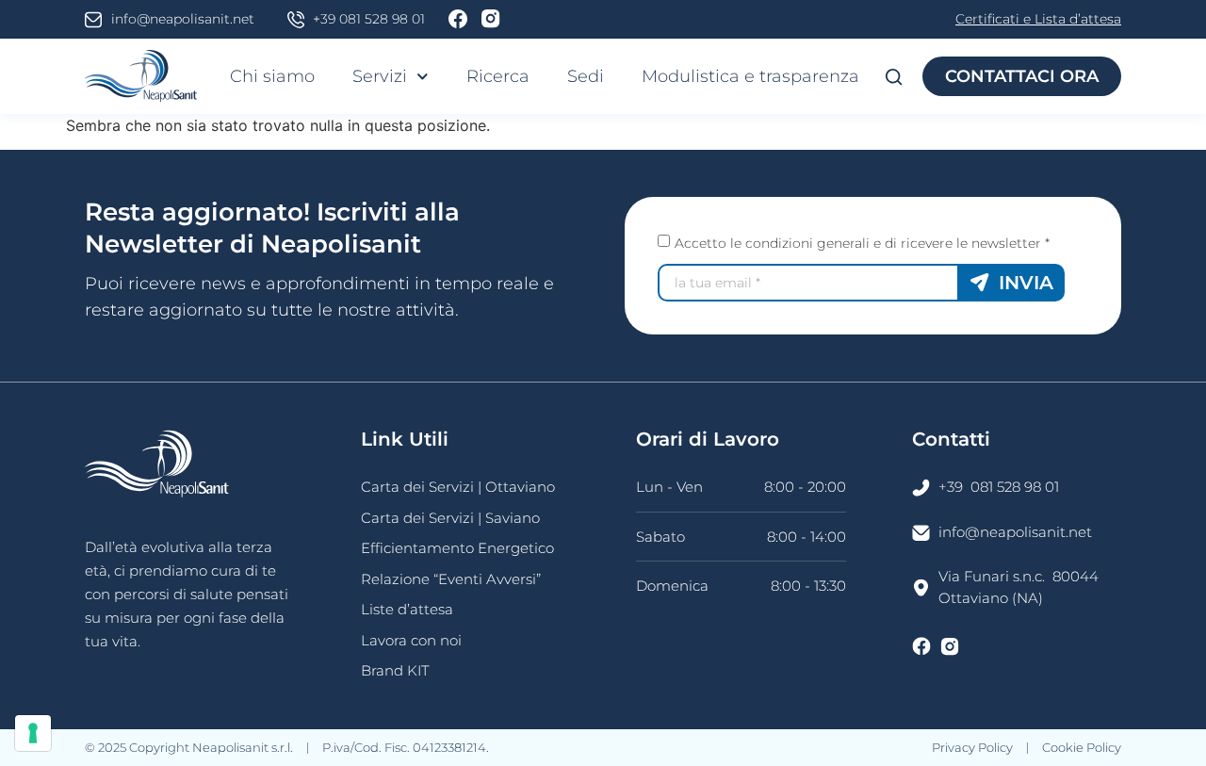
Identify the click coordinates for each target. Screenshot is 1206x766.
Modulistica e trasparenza (750, 76)
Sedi (585, 76)
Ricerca (498, 76)
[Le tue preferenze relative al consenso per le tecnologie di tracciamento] (33, 733)
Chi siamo (272, 76)
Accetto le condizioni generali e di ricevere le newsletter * (862, 243)
